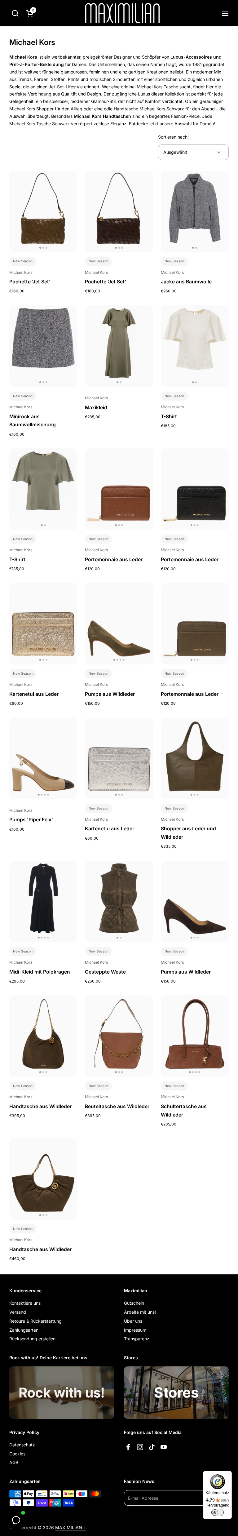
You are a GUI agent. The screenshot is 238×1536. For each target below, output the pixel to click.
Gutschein (134, 1303)
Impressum (135, 1330)
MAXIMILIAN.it (70, 1527)
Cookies (17, 1453)
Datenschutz (22, 1444)
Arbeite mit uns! (140, 1312)
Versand (17, 1312)
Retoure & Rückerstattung (35, 1321)
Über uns (133, 1321)
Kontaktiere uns (25, 1303)
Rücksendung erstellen (32, 1338)
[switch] (217, 1512)
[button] (15, 13)
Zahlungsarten (23, 1330)
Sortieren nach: (173, 137)
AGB (13, 1462)
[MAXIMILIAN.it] (122, 13)
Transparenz (136, 1338)
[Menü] (228, 1474)
